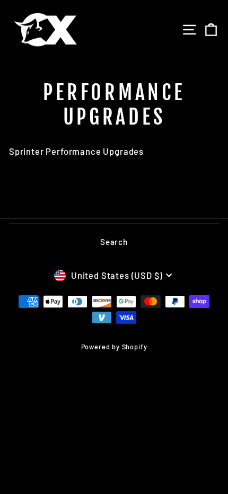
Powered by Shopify (114, 346)
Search (114, 241)
